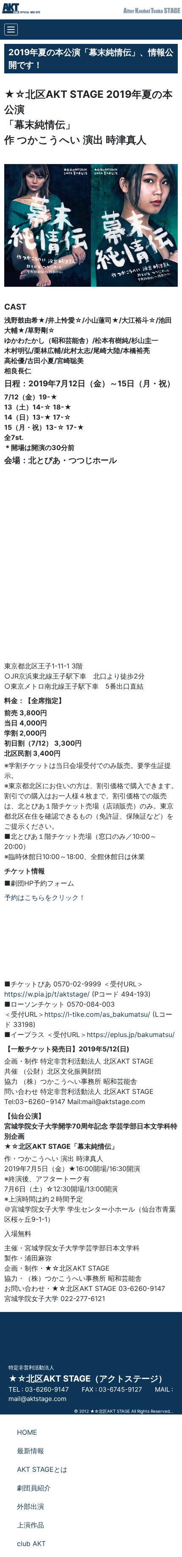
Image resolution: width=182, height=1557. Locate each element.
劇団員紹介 (34, 1488)
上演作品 (30, 1525)
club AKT (31, 1543)
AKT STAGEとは (42, 1469)
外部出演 (30, 1506)
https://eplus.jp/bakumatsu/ (131, 1034)
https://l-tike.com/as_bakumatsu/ (97, 1014)
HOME (27, 1432)
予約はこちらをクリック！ (44, 897)
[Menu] (11, 29)
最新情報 (30, 1451)
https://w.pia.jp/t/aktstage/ (47, 994)
